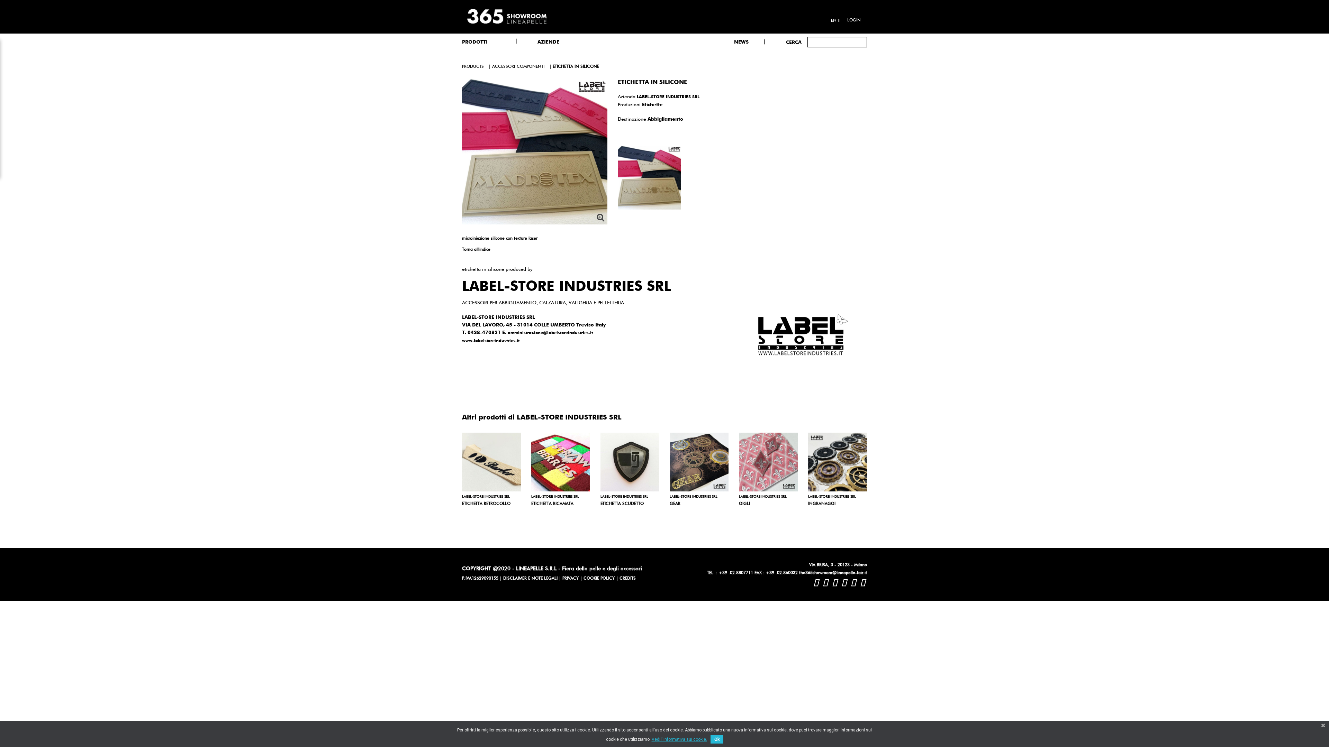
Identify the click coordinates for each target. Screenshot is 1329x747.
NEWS (741, 42)
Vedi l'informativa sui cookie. (679, 739)
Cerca (794, 42)
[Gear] (699, 462)
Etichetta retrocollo (486, 504)
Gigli (744, 504)
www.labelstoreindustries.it (490, 341)
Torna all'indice (476, 250)
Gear (675, 504)
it (839, 21)
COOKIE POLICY (599, 579)
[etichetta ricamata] (560, 462)
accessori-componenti (518, 67)
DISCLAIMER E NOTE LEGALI (530, 579)
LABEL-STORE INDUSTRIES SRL (668, 97)
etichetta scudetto (622, 504)
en (834, 21)
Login (854, 20)
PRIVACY (570, 579)
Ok (717, 739)
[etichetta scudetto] (629, 462)
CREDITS (628, 579)
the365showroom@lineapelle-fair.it (833, 573)
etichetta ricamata (552, 504)
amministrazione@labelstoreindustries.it (550, 333)
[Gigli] (768, 462)
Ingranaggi (821, 504)
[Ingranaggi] (837, 462)
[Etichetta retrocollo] (491, 462)
